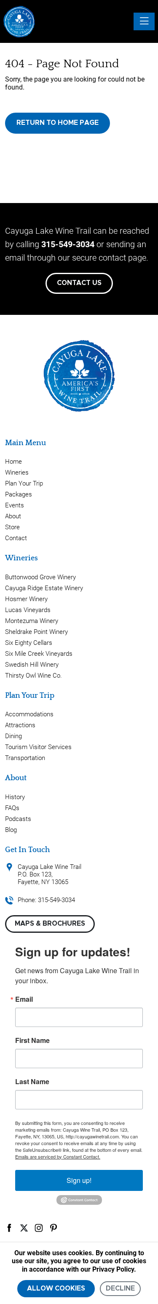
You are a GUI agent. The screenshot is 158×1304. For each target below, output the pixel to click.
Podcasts (18, 819)
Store (12, 527)
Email (24, 999)
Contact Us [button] (79, 283)
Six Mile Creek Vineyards (38, 653)
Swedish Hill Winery (32, 664)
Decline (120, 1288)
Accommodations (29, 714)
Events (14, 505)
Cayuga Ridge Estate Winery (44, 588)
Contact (16, 538)
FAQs (12, 808)
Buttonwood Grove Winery (40, 577)
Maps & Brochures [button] (50, 923)
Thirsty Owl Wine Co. (33, 675)
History (15, 797)
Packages (18, 494)
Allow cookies (56, 1288)
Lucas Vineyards (28, 610)
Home (13, 461)
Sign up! (79, 1180)
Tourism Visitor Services (38, 747)
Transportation (25, 758)
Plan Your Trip (24, 483)
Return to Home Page (57, 122)
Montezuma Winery (31, 621)
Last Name (32, 1081)
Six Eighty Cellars (28, 643)
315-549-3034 (67, 244)
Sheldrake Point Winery (36, 632)
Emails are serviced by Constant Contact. (57, 1156)
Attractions (20, 725)
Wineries (17, 472)
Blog (11, 830)
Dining (13, 736)
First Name (32, 1040)
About (13, 516)
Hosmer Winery (26, 599)
